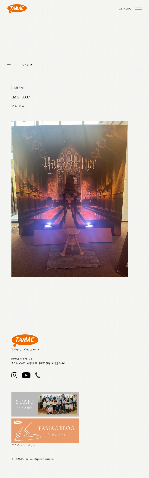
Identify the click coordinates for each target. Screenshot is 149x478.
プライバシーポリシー (24, 445)
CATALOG (125, 8)
